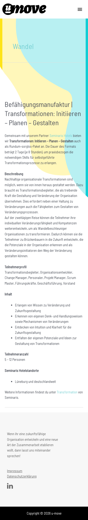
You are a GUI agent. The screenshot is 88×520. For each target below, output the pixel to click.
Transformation (67, 392)
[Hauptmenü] (80, 9)
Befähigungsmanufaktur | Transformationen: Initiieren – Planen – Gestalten (43, 113)
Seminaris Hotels (61, 135)
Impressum (14, 471)
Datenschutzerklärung (22, 476)
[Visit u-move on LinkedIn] (10, 487)
